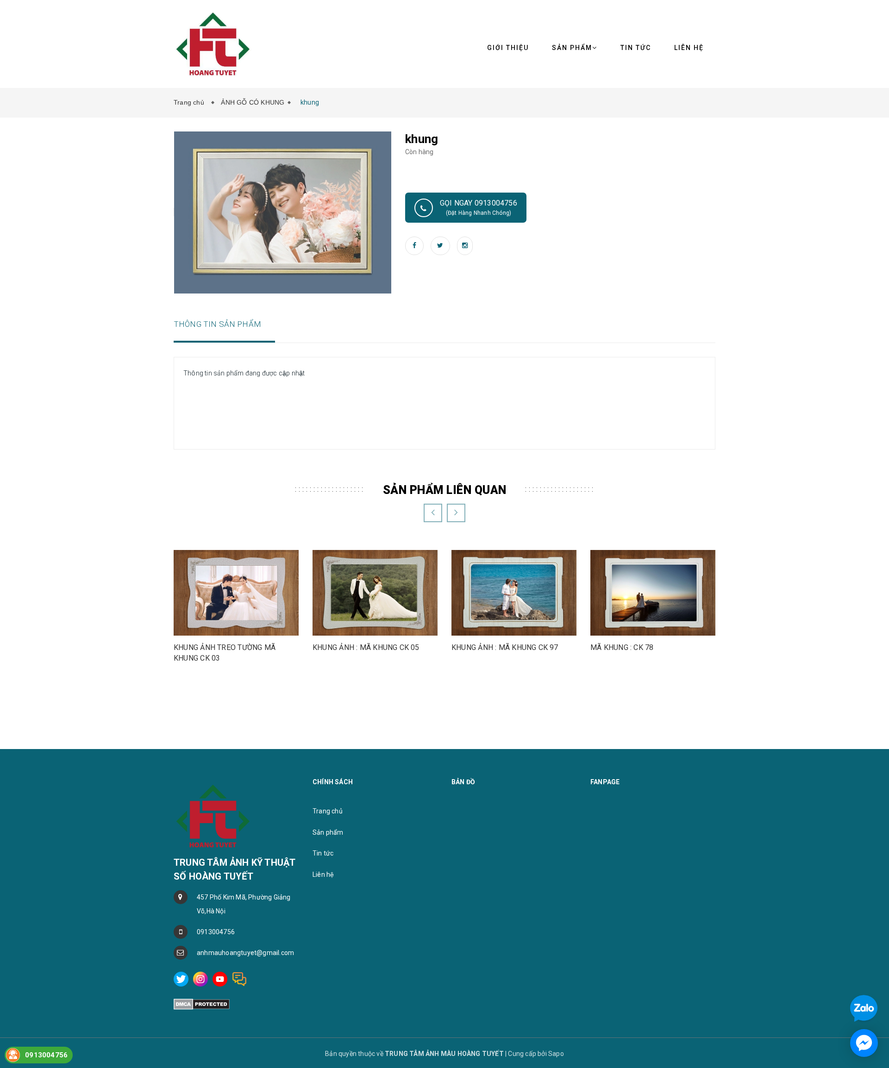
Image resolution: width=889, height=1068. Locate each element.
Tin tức (323, 853)
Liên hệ (323, 874)
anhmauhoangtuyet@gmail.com (245, 952)
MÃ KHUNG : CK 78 (622, 647)
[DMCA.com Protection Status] (202, 1003)
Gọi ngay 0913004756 (478, 207)
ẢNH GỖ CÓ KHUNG (252, 102)
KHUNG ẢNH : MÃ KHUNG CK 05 (366, 647)
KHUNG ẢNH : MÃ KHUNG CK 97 (504, 647)
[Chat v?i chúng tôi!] (864, 1043)
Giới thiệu (508, 47)
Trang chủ (191, 102)
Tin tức (635, 47)
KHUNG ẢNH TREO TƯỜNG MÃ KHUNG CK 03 (224, 652)
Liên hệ (689, 47)
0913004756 (216, 932)
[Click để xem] (283, 212)
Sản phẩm (328, 832)
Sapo (556, 1053)
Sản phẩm (572, 47)
